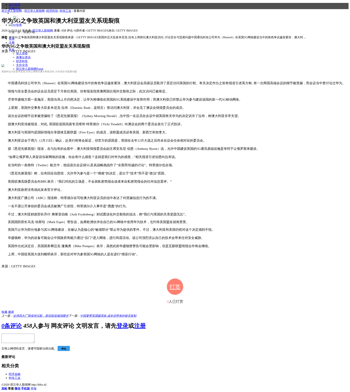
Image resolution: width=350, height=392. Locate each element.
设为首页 (14, 4)
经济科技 (22, 61)
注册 (12, 42)
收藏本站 (14, 8)
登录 (122, 325)
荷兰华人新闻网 (29, 68)
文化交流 (22, 65)
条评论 (11, 325)
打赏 (175, 287)
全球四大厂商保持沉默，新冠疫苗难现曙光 (41, 315)
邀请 (11, 311)
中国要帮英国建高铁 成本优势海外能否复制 (108, 315)
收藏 (4, 311)
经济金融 (14, 374)
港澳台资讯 (23, 57)
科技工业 (65, 10)
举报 (33, 388)
